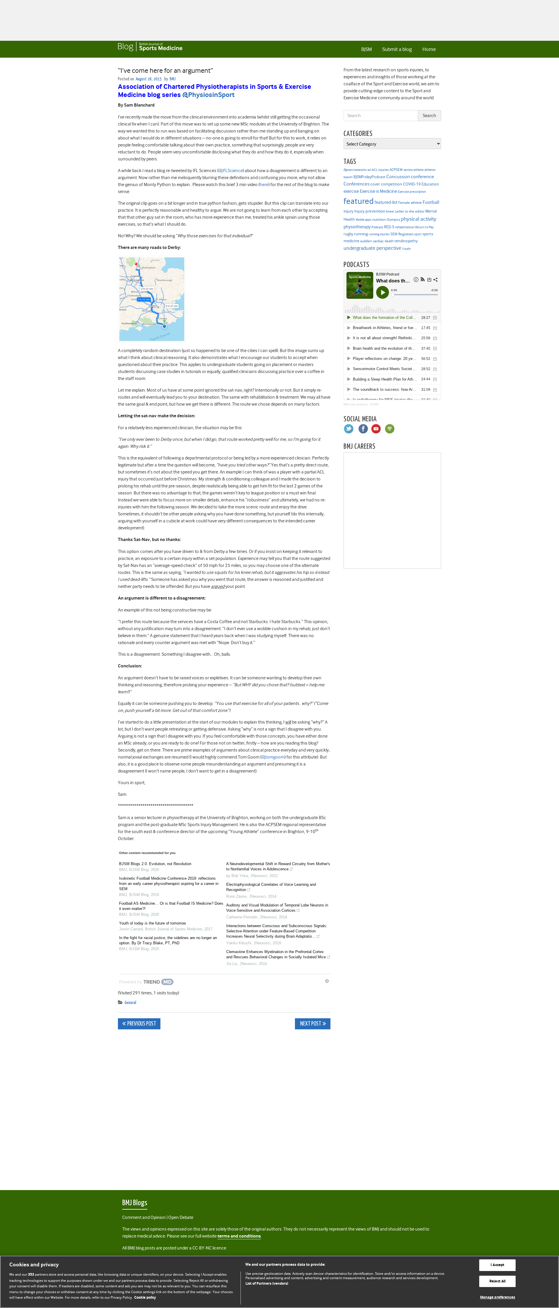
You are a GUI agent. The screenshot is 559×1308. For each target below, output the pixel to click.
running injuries (379, 234)
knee (390, 211)
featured (359, 201)
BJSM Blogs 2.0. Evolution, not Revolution (155, 864)
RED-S (389, 227)
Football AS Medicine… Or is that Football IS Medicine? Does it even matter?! (171, 906)
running (361, 233)
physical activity (418, 219)
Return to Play (424, 227)
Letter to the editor (409, 211)
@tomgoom (272, 757)
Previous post (141, 1024)
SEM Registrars (401, 234)
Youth (406, 249)
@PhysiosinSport (208, 95)
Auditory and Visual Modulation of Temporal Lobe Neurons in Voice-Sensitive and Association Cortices (277, 908)
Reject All (497, 1281)
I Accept (497, 1265)
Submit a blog (397, 49)
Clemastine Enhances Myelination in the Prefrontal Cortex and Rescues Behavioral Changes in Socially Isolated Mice (276, 954)
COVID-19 (412, 184)
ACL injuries (380, 170)
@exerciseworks (355, 170)
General (130, 1003)
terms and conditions (239, 1236)
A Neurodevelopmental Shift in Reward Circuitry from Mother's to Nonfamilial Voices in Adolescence (278, 866)
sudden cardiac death (377, 241)
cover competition (386, 184)
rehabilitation (404, 227)
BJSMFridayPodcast (369, 177)
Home (429, 49)
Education (430, 184)
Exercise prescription (412, 192)
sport (418, 234)
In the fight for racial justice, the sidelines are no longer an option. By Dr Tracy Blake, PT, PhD (168, 940)
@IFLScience (230, 170)
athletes (430, 170)
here (264, 184)
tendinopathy (406, 241)
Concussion (398, 176)
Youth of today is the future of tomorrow (152, 923)
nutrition (379, 219)
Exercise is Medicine (378, 191)
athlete (418, 170)
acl (369, 170)
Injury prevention (369, 211)
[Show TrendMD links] (327, 981)
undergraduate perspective (372, 248)
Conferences (356, 184)
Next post (310, 1024)
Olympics (393, 220)
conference (422, 176)
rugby (348, 233)
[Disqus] (224, 1106)
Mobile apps (364, 220)
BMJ (173, 79)
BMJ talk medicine (356, 404)
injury (348, 211)
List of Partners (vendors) (266, 1284)
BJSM (366, 49)
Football (431, 202)
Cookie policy (145, 1297)
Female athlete (410, 203)
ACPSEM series (401, 169)
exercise (351, 191)
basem (348, 177)
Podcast (377, 227)
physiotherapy (357, 226)
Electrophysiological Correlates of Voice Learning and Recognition (271, 887)
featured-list (385, 202)
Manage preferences (497, 1297)
